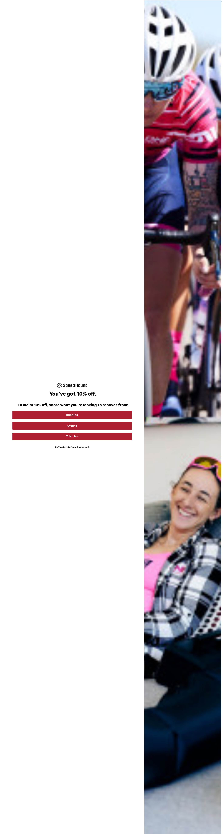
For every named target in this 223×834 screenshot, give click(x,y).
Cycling (72, 425)
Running (72, 414)
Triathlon (72, 436)
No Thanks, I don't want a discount (72, 447)
